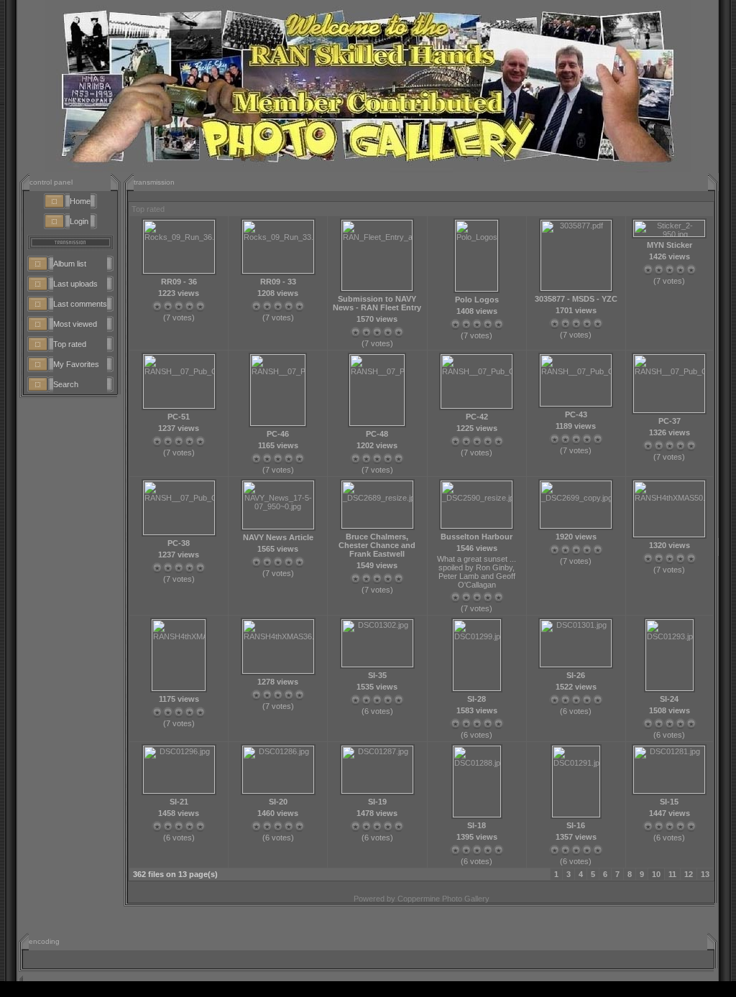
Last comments (80, 304)
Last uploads (75, 283)
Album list (69, 263)
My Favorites (76, 364)
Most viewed (75, 324)
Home (80, 201)
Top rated (69, 344)
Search (65, 384)
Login (79, 221)
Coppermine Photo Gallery (443, 898)
